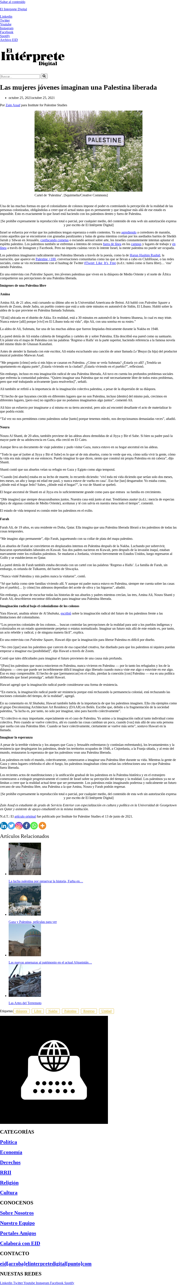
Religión (9, 1182)
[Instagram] (19, 825)
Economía (11, 1152)
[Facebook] (26, 825)
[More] (42, 825)
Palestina (70, 1011)
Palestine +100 (46, 259)
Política (8, 1142)
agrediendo (128, 232)
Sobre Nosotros (17, 1213)
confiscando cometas (54, 240)
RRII (5, 1172)
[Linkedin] (4, 825)
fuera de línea (112, 244)
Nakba (52, 1011)
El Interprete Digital (13, 9)
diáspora (21, 1011)
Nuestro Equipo (17, 1223)
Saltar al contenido (12, 2)
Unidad (106, 1011)
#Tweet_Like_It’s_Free (100, 263)
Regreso (89, 1011)
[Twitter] (11, 825)
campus (136, 244)
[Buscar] (44, 76)
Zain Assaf (13, 105)
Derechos (10, 1162)
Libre (37, 1011)
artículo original (25, 816)
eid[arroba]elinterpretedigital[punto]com (46, 1263)
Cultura (8, 1192)
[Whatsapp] (34, 825)
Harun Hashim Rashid (145, 255)
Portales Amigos (18, 1233)
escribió (66, 613)
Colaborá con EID (20, 1243)
